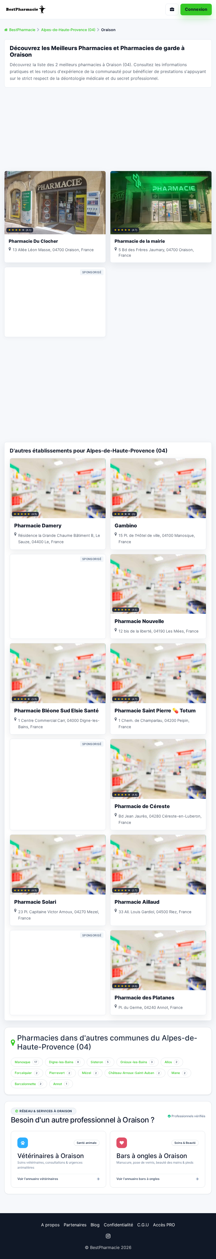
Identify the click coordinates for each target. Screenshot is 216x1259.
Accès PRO (164, 1224)
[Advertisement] (108, 129)
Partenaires (75, 1224)
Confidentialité (118, 1224)
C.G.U (143, 1224)
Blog (95, 1224)
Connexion (196, 9)
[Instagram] (108, 1236)
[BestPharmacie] (54, 9)
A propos (50, 1224)
